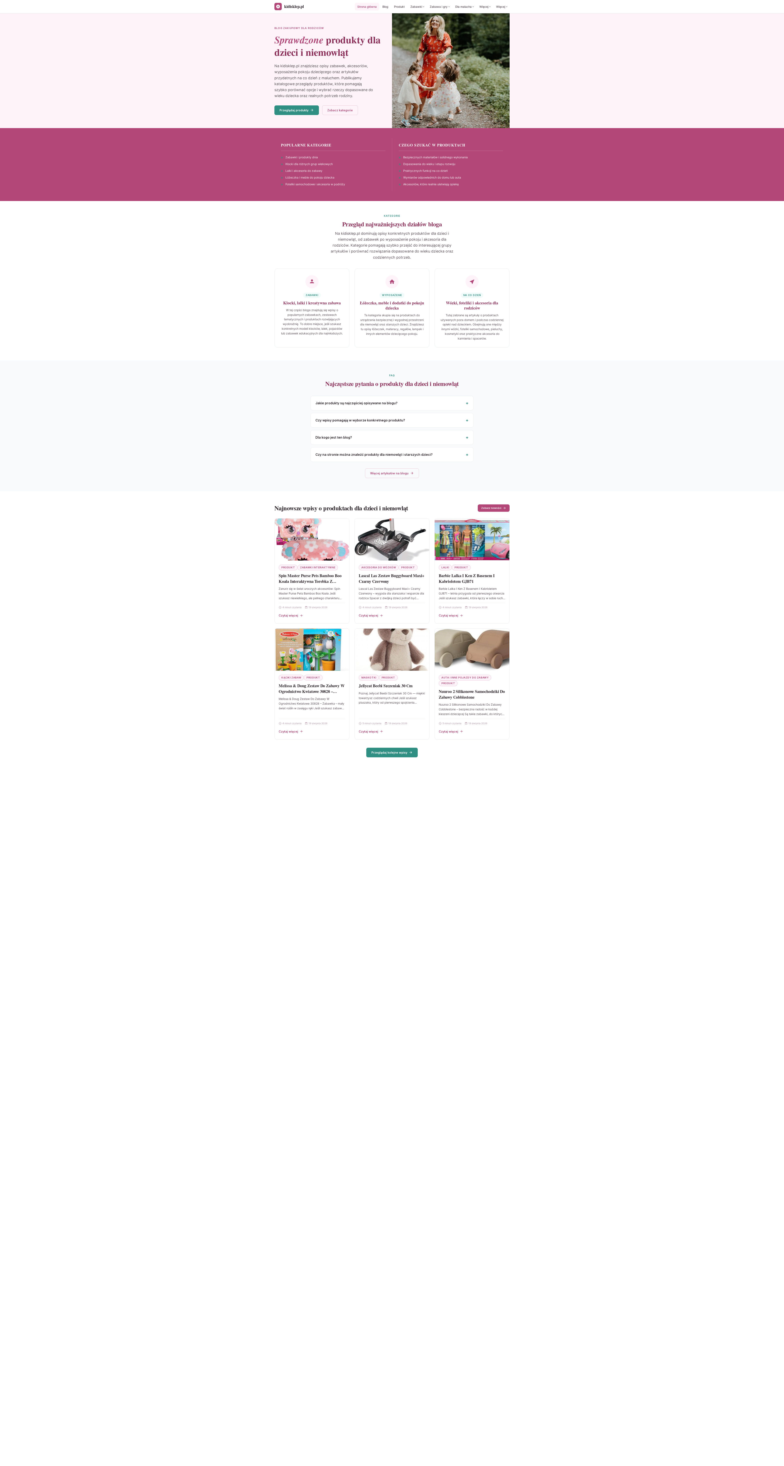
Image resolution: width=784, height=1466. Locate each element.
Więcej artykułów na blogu (389, 473)
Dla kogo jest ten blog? (333, 437)
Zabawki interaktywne (317, 567)
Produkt (399, 6)
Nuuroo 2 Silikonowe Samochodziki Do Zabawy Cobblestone (472, 694)
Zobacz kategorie (340, 110)
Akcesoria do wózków (378, 567)
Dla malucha (463, 6)
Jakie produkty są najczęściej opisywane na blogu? (356, 403)
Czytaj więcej (288, 615)
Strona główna (367, 6)
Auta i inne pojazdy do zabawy (465, 677)
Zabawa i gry (439, 6)
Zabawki (416, 6)
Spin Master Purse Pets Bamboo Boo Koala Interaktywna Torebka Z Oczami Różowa (310, 581)
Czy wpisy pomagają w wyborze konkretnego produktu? (360, 420)
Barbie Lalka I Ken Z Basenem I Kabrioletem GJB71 (467, 578)
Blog (385, 6)
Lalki (445, 567)
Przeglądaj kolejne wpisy (389, 752)
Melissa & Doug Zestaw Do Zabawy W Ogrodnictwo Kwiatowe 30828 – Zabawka (311, 691)
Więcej (483, 6)
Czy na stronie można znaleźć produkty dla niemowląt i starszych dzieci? (374, 455)
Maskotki (368, 677)
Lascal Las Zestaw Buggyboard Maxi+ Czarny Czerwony (391, 578)
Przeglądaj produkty (294, 110)
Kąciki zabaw (291, 677)
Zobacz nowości (491, 508)
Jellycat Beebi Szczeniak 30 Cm (386, 686)
